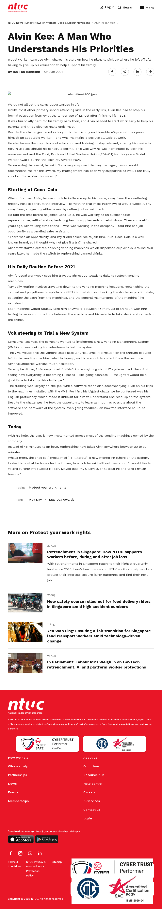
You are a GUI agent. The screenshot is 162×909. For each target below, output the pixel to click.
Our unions (91, 766)
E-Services (91, 801)
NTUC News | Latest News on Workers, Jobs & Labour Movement (49, 22)
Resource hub (93, 775)
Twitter (126, 71)
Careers (89, 792)
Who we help (18, 766)
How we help (18, 757)
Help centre (92, 783)
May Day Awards (61, 499)
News (12, 783)
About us (90, 757)
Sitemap (57, 861)
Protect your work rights (47, 487)
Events (13, 792)
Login (87, 818)
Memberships (18, 801)
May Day (35, 499)
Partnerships (17, 775)
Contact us (91, 810)
